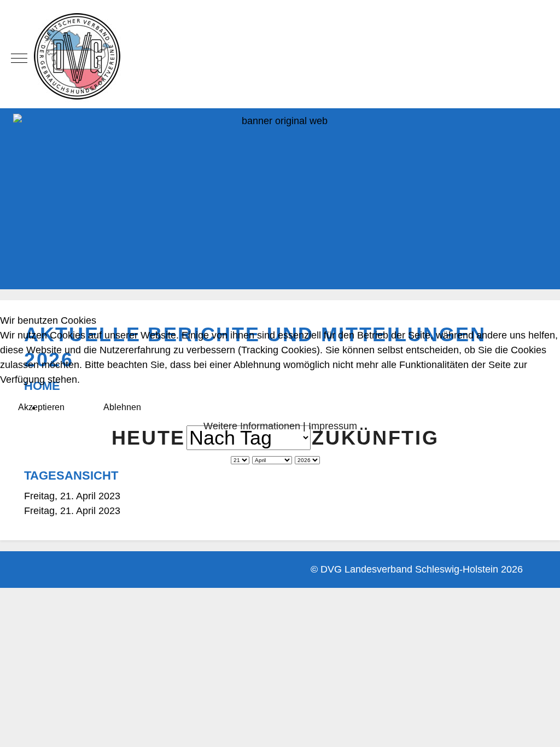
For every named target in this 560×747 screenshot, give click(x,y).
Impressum (332, 426)
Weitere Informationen (251, 426)
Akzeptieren (41, 407)
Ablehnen (122, 407)
